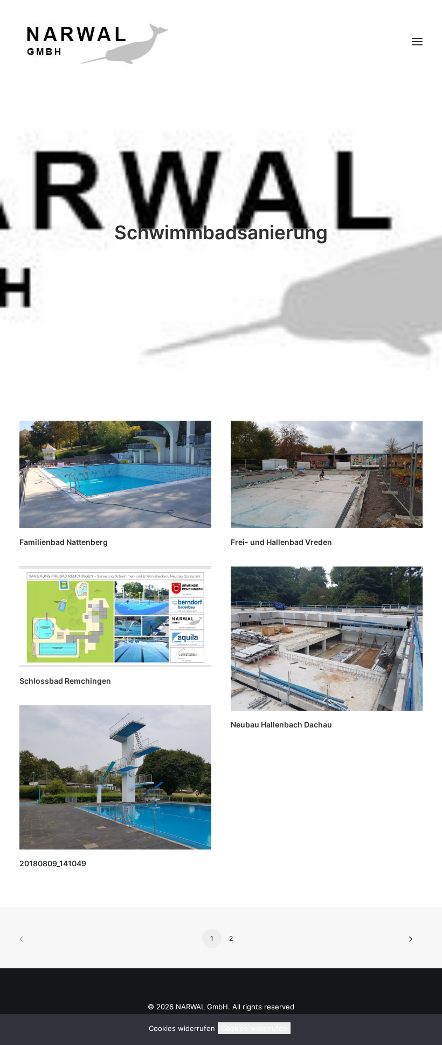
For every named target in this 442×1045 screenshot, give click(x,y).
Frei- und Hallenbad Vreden (281, 542)
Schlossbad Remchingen (65, 680)
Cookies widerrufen (254, 1028)
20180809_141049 (52, 863)
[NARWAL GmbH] (94, 42)
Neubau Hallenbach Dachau (281, 724)
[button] (417, 41)
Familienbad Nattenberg (63, 542)
